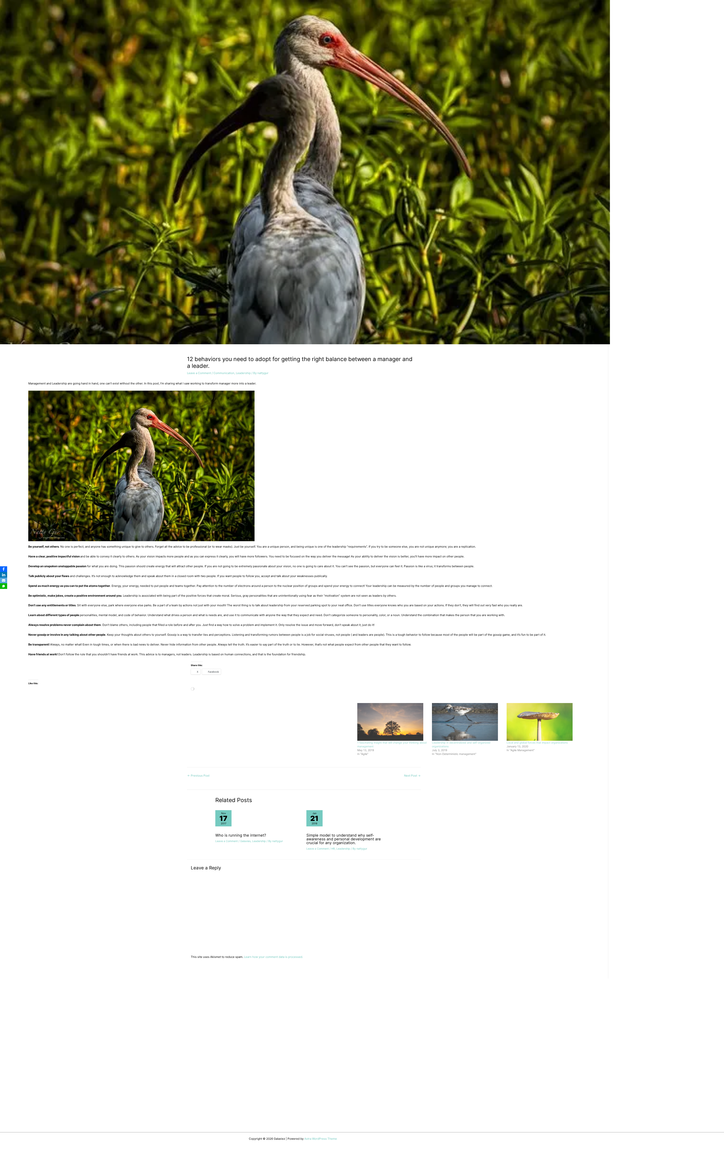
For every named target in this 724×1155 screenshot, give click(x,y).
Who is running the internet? (240, 835)
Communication (223, 373)
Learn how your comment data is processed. (273, 957)
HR (333, 848)
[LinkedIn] (3, 575)
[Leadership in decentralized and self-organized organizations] (467, 722)
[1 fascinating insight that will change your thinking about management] (392, 722)
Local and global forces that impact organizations (537, 742)
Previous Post (198, 775)
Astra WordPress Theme (320, 1138)
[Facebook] (3, 569)
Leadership (243, 373)
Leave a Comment (199, 373)
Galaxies (245, 841)
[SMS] (3, 586)
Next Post (412, 775)
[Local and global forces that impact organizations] (542, 722)
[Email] (3, 580)
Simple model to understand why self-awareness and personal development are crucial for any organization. (343, 839)
